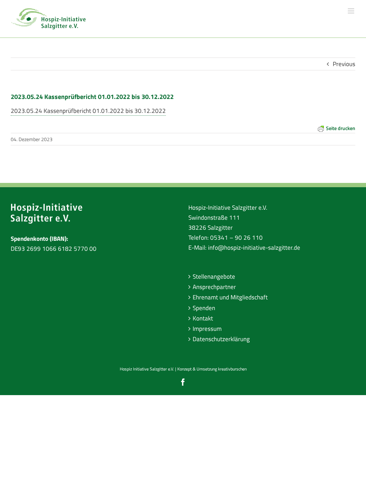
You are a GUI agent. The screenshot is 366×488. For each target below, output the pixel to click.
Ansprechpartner (214, 287)
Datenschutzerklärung (221, 339)
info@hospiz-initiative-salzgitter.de (254, 247)
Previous (344, 64)
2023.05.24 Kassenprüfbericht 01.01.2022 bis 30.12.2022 (88, 110)
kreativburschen (232, 368)
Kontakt (203, 318)
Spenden (204, 308)
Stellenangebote (214, 276)
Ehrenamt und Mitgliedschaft (230, 297)
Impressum (207, 328)
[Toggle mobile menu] (351, 11)
